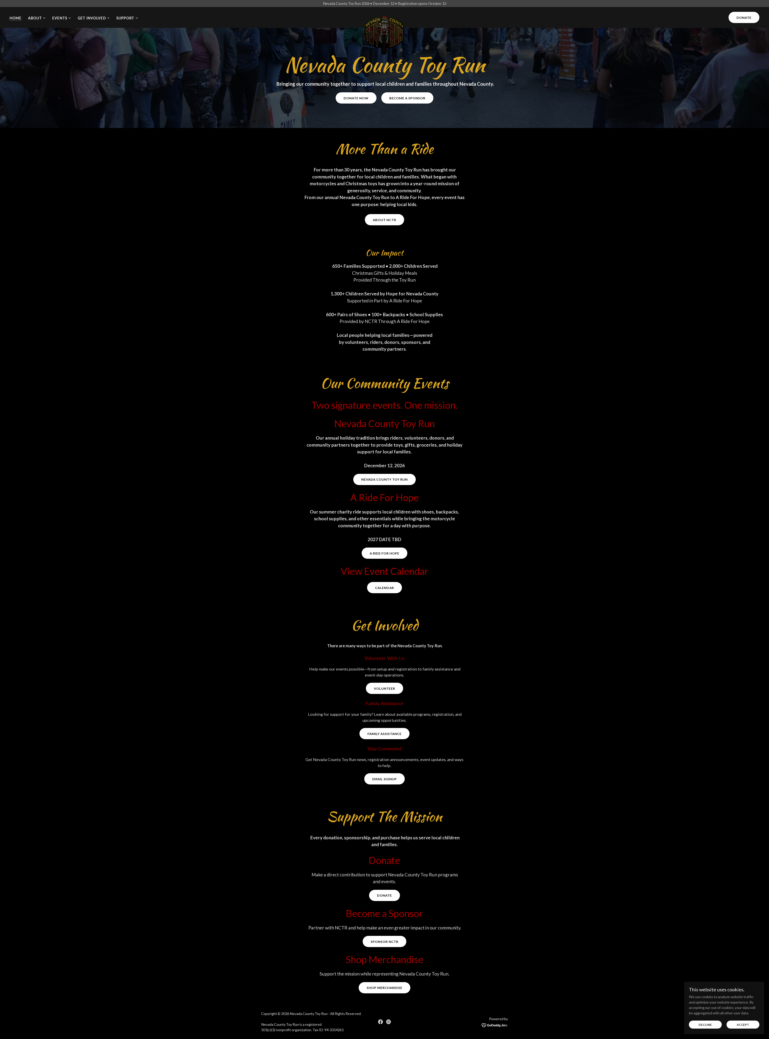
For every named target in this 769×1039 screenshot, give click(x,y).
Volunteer (384, 688)
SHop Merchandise (384, 988)
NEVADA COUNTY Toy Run (384, 479)
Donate (744, 17)
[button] (37, 18)
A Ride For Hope (384, 553)
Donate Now (356, 98)
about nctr (384, 220)
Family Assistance (384, 734)
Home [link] (16, 18)
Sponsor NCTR (384, 941)
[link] (384, 16)
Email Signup (384, 779)
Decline (705, 1024)
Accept (743, 1024)
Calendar (384, 588)
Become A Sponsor (407, 98)
